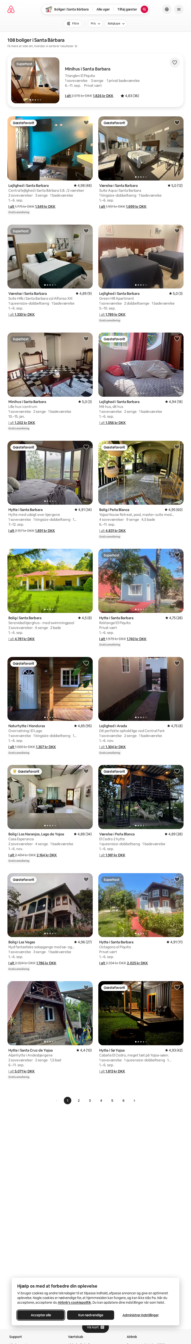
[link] (56, 1100)
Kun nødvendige (90, 1315)
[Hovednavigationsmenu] (179, 9)
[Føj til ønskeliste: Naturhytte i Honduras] (86, 663)
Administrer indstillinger (141, 1315)
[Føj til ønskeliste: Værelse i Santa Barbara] (177, 122)
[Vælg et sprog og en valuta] (166, 9)
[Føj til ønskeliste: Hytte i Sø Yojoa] (177, 987)
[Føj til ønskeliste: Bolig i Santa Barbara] (86, 555)
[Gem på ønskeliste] (175, 62)
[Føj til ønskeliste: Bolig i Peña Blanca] (177, 447)
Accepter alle (41, 1315)
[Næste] (134, 1100)
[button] (68, 96)
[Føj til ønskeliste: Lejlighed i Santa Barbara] (86, 122)
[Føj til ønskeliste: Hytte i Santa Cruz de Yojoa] (86, 987)
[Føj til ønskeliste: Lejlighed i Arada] (177, 663)
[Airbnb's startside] (10, 9)
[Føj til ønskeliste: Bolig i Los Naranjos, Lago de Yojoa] (86, 771)
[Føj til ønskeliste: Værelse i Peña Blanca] (177, 771)
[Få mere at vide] (76, 46)
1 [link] (67, 1100)
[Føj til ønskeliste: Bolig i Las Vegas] (86, 879)
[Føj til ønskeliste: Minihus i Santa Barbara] (86, 338)
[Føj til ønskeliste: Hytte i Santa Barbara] (86, 447)
